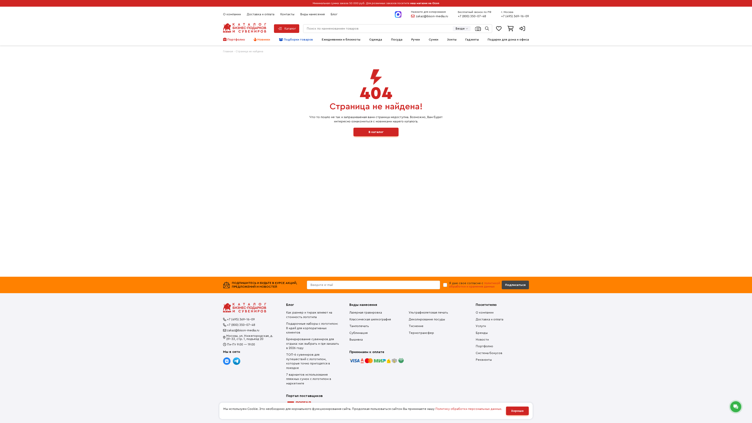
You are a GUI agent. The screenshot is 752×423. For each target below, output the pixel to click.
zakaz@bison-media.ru (432, 16)
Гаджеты (472, 39)
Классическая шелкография (370, 319)
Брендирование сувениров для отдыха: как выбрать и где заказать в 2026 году (312, 344)
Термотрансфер (421, 332)
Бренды (482, 332)
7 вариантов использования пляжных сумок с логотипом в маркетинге (308, 379)
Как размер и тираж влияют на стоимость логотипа (309, 314)
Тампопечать (359, 326)
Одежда (375, 39)
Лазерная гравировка (365, 312)
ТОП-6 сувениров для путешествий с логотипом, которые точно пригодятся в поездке (308, 361)
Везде (460, 28)
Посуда (396, 39)
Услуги (481, 326)
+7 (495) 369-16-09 (515, 16)
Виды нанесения (312, 14)
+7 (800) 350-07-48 (472, 16)
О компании (232, 14)
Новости (482, 339)
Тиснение (416, 326)
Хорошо (517, 410)
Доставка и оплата (260, 14)
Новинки (263, 39)
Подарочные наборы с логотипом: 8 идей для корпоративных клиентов (312, 328)
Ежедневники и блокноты (341, 39)
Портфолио (236, 39)
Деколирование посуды (427, 319)
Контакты (287, 14)
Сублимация (358, 332)
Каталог (290, 28)
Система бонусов (489, 353)
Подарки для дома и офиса (508, 39)
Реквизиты (484, 359)
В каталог (376, 132)
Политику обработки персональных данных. (468, 408)
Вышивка (356, 339)
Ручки (415, 39)
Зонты (451, 39)
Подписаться (515, 285)
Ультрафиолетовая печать (428, 312)
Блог (334, 14)
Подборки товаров (298, 39)
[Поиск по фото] (478, 28)
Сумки (433, 39)
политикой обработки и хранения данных (474, 285)
